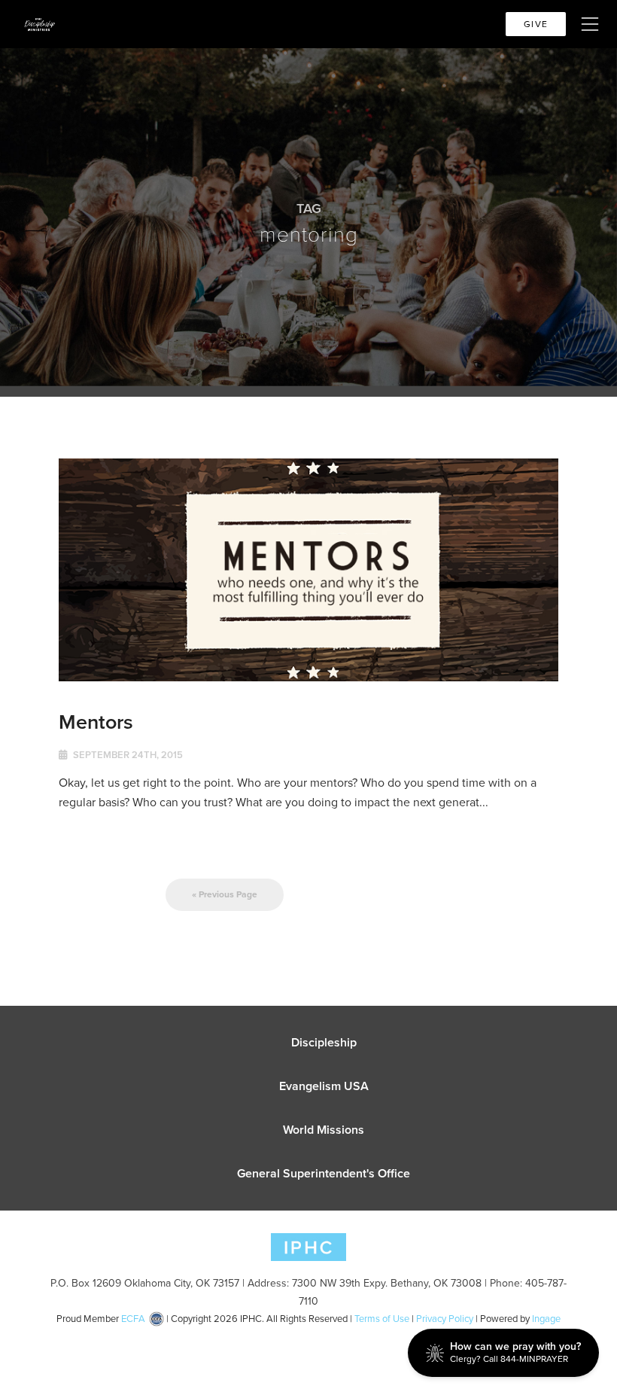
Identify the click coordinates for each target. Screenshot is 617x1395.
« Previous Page (224, 894)
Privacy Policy (444, 1318)
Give (536, 24)
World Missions (323, 1129)
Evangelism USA (324, 1086)
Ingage (546, 1318)
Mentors (96, 721)
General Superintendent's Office (323, 1173)
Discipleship (324, 1042)
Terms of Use (381, 1318)
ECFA (133, 1318)
